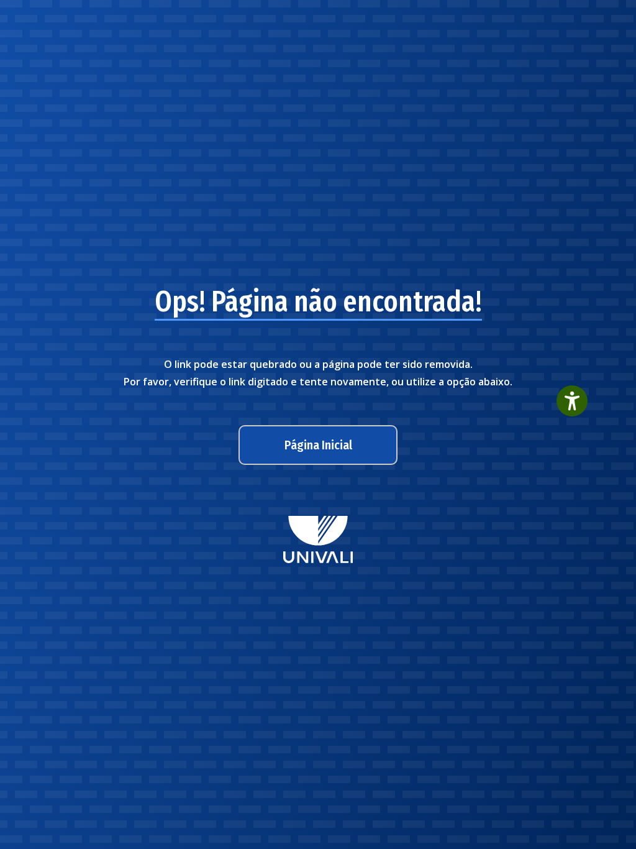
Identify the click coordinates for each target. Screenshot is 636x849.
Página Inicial (318, 445)
